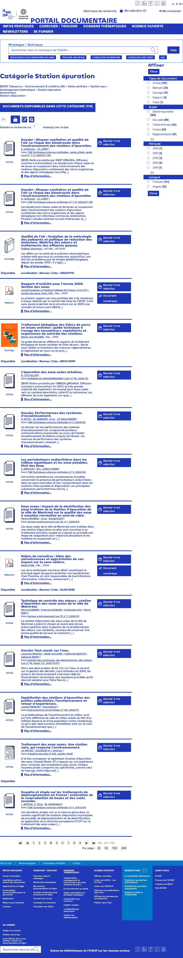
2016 (156, 157)
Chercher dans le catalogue (41, 877)
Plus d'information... (37, 176)
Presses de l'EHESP (164, 880)
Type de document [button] (163, 78)
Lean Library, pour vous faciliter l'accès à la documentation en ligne (14, 940)
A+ (181, 3)
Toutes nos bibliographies (71, 916)
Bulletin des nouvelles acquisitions (136, 887)
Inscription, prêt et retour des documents (14, 881)
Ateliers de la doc (11, 935)
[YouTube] (157, 3)
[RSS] (137, 3)
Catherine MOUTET (75, 653)
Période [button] (155, 143)
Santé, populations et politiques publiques (74, 894)
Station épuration (49, 89)
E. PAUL (38, 804)
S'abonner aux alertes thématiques (136, 881)
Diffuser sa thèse (102, 876)
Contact (76, 863)
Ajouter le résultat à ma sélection (15, 119)
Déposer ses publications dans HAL (106, 891)
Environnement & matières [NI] (45, 86)
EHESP (158, 876)
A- (173, 4)
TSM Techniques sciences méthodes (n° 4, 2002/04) (56, 807)
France (157, 129)
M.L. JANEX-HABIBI (47, 469)
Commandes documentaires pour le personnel (14, 892)
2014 (156, 167)
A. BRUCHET (28, 469)
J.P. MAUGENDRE (66, 419)
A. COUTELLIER (29, 375)
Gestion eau (98, 86)
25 (99, 848)
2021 (156, 153)
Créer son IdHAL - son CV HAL (105, 881)
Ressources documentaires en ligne (32, 57)
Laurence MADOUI (31, 653)
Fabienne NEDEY (30, 657)
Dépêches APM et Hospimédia (134, 893)
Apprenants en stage (13, 886)
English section (71, 905)
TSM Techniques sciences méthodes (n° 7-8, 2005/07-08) (60, 202)
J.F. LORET (42, 149)
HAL (163, 57)
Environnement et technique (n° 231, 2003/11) (53, 710)
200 (123, 848)
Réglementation (162, 134)
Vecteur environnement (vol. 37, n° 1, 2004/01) (53, 521)
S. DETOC (26, 419)
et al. (52, 419)
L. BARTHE (27, 804)
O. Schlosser (28, 149)
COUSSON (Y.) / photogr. (49, 750)
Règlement (8, 898)
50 (106, 848)
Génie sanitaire (77, 86)
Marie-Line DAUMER (32, 337)
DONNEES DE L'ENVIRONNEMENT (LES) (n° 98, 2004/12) (57, 378)
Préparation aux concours (72, 900)
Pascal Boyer (50, 706)
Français (158, 181)
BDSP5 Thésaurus (11, 86)
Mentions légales (27, 863)
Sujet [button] (153, 107)
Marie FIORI (28, 565)
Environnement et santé (76, 889)
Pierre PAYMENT (30, 518)
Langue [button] (154, 177)
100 (114, 848)
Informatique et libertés (54, 863)
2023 (156, 148)
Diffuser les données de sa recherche (106, 897)
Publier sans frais (103, 903)
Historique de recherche (99, 11)
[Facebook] (150, 3)
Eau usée (158, 119)
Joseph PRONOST (31, 706)
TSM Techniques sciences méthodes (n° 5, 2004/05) (56, 422)
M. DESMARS (40, 419)
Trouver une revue (73, 57)
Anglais (157, 186)
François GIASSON (51, 609)
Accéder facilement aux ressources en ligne (45, 893)
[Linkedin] (144, 3)
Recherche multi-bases (44, 882)
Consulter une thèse (140, 57)
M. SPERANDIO (53, 804)
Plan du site (5, 863)
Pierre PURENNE (30, 609)
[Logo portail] (15, 13)
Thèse (156, 102)
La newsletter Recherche (137, 876)
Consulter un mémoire (106, 57)
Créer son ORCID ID (103, 886)
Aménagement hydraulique (17, 89)
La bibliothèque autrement (71, 910)
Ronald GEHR (56, 518)
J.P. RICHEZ (27, 750)
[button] (150, 139)
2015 (156, 162)
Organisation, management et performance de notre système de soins (75, 881)
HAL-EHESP (161, 888)
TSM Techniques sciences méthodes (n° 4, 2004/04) (56, 472)
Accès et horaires (11, 876)
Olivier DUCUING (53, 653)
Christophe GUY (73, 609)
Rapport (158, 97)
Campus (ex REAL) (164, 884)
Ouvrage (158, 92)
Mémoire (158, 87)
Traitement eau (162, 124)
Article (157, 82)
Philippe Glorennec (32, 248)
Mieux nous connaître (13, 903)
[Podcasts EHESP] (163, 3)
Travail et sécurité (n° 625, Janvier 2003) (50, 753)
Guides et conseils (12, 930)
